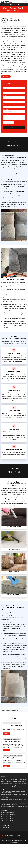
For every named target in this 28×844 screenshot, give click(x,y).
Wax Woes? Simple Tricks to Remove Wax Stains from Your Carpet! (14, 791)
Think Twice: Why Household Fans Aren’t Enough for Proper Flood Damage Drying (14, 803)
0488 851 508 (14, 5)
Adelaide (12, 835)
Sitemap (10, 838)
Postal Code (5, 100)
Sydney (18, 835)
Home (7, 10)
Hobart (19, 833)
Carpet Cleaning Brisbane (8, 818)
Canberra (5, 835)
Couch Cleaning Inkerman (11, 758)
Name (4, 86)
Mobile (4, 95)
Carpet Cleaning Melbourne (9, 821)
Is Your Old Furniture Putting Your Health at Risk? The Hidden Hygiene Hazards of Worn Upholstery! (14, 796)
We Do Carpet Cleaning (18, 840)
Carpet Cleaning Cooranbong (12, 725)
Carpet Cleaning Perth (7, 816)
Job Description (6, 114)
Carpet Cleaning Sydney (8, 823)
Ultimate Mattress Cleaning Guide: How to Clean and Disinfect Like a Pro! (14, 807)
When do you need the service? (9, 104)
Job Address (5, 109)
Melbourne (6, 833)
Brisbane (13, 833)
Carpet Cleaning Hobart (8, 812)
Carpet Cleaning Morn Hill (11, 741)
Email (4, 90)
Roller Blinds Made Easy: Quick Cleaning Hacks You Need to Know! (14, 800)
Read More (6, 733)
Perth (4, 838)
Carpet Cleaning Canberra (8, 814)
